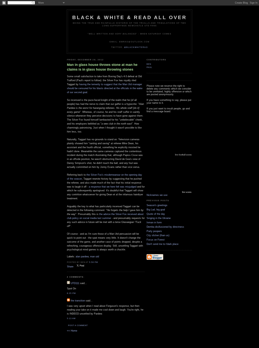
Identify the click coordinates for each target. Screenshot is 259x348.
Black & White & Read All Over (129, 17)
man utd (94, 256)
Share (70, 266)
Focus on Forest (156, 239)
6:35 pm (71, 293)
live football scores (183, 154)
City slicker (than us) (158, 235)
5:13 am (71, 318)
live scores (187, 192)
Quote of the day (156, 214)
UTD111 (75, 283)
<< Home (72, 330)
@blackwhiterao (136, 47)
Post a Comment (78, 325)
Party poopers (154, 231)
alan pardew (82, 256)
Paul (149, 67)
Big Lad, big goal (156, 209)
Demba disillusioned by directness (165, 226)
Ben (149, 64)
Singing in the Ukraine (159, 218)
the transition (78, 300)
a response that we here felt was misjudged (112, 186)
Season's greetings (157, 205)
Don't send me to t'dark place (162, 244)
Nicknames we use (157, 195)
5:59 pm (93, 262)
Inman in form (154, 222)
